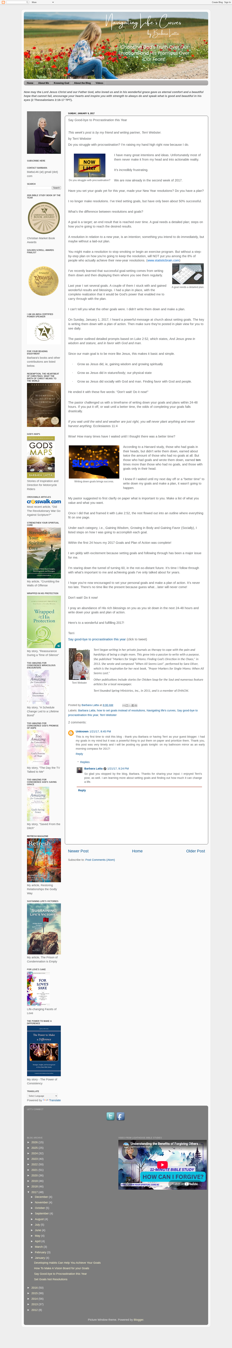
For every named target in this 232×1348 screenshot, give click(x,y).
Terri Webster (108, 715)
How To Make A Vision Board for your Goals (61, 1268)
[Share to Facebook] (132, 705)
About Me (43, 83)
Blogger (138, 1319)
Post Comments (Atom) (100, 859)
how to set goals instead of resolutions (121, 710)
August (40, 1219)
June (38, 1230)
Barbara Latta (86, 710)
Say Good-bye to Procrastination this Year (60, 1273)
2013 (35, 1304)
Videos (99, 83)
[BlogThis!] (126, 705)
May (38, 1235)
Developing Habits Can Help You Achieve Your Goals (67, 1262)
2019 (35, 1181)
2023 (35, 1158)
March (39, 1246)
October (40, 1208)
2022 (35, 1164)
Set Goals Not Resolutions (50, 1279)
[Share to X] (129, 705)
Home (30, 83)
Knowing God (61, 83)
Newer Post (78, 851)
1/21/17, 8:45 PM (100, 731)
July (38, 1224)
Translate (55, 1100)
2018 (35, 1186)
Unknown (82, 731)
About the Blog (82, 83)
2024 (35, 1153)
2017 (35, 1192)
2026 (35, 1142)
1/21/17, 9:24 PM (118, 768)
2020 (35, 1175)
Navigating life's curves (161, 710)
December (42, 1196)
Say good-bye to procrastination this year (97, 639)
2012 (35, 1310)
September (42, 1213)
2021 (35, 1169)
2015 (35, 1293)
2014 (35, 1298)
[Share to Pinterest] (135, 705)
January (40, 1257)
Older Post (195, 851)
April (38, 1241)
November (42, 1202)
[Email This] (123, 705)
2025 (35, 1147)
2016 (35, 1287)
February (41, 1252)
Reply (79, 753)
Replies (85, 762)
